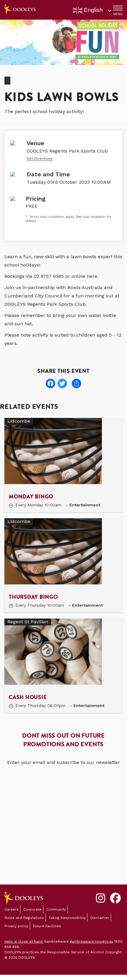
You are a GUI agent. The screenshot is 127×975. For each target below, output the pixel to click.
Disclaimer (99, 918)
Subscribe (63, 853)
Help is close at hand (24, 941)
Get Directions (40, 158)
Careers (11, 909)
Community (56, 909)
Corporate (32, 909)
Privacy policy (16, 926)
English (92, 10)
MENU (118, 14)
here (92, 276)
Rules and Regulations (24, 918)
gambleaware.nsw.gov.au (91, 941)
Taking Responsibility (67, 918)
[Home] (19, 9)
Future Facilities (47, 926)
